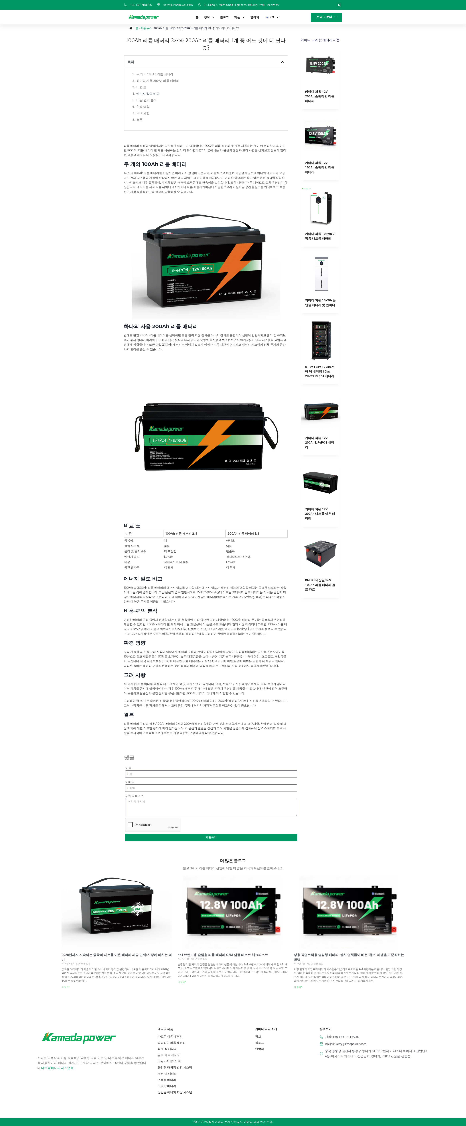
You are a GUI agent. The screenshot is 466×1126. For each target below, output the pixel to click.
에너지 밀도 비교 (147, 93)
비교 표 (141, 87)
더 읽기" (66, 987)
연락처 (254, 17)
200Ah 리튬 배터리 (175, 326)
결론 (139, 119)
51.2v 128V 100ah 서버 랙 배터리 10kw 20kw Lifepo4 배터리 (320, 371)
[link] (57, 1068)
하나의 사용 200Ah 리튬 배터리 (157, 80)
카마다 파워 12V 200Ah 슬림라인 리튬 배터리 (319, 96)
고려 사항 (142, 113)
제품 (237, 17)
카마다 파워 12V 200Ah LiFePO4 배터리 (319, 442)
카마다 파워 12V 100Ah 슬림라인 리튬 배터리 (319, 167)
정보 (207, 17)
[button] (339, 5)
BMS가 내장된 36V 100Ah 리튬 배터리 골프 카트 (320, 584)
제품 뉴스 (146, 28)
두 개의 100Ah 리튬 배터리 (154, 74)
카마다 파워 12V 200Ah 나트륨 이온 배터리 (320, 513)
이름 (128, 768)
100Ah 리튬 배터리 (164, 164)
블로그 (224, 17)
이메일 (130, 782)
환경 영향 (142, 107)
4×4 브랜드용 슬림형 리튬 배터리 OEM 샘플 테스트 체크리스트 (223, 955)
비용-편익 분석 (146, 100)
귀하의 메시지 (135, 796)
